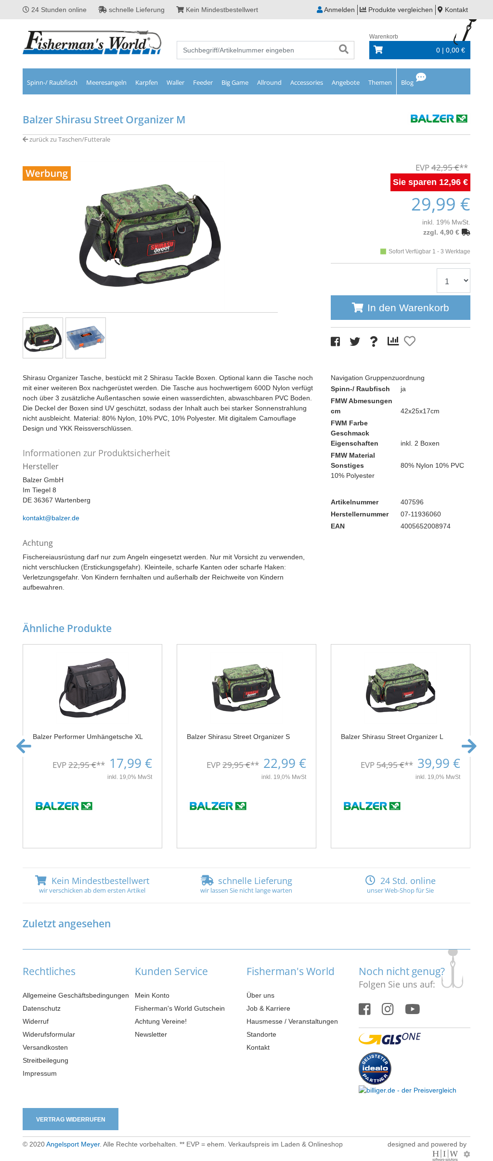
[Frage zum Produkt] (374, 342)
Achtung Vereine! (161, 1021)
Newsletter (151, 1034)
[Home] (92, 43)
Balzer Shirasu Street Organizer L (392, 736)
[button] (23, 746)
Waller (175, 82)
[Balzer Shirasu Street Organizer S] (246, 687)
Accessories (306, 82)
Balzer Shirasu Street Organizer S (238, 736)
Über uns (260, 995)
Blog (407, 82)
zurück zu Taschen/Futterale (69, 139)
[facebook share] (335, 342)
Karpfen (146, 82)
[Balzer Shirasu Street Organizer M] (150, 235)
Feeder (203, 82)
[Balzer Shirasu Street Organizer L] (400, 687)
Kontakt (258, 1047)
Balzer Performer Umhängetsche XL (88, 736)
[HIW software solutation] (446, 1154)
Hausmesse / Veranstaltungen (292, 1021)
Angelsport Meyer (73, 1144)
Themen (380, 82)
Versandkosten (45, 1047)
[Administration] (467, 1154)
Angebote (346, 82)
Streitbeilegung (45, 1060)
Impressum (40, 1073)
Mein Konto (152, 995)
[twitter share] (355, 342)
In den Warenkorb (408, 307)
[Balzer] (439, 117)
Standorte (261, 1034)
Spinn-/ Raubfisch (52, 82)
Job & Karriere (268, 1008)
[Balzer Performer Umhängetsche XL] (92, 687)
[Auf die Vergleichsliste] (395, 341)
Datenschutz (42, 1008)
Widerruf (36, 1021)
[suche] (343, 50)
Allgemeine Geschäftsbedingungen (76, 995)
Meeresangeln (106, 82)
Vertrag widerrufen (70, 1119)
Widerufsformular (49, 1034)
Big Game (234, 82)
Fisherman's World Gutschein (180, 1008)
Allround (269, 82)
